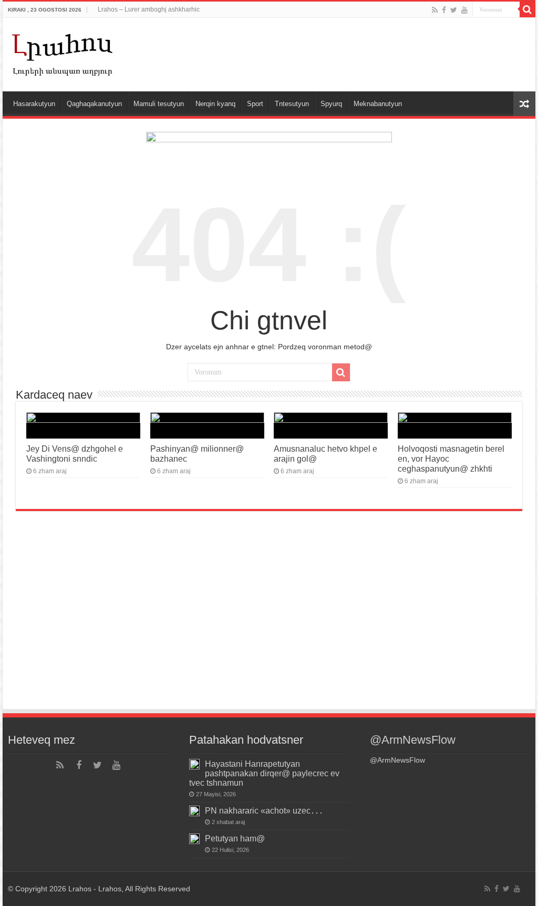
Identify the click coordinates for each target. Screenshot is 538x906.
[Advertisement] (269, 629)
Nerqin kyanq (215, 104)
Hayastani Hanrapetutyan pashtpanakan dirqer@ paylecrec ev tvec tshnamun (264, 773)
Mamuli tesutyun (158, 104)
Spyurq (331, 104)
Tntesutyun (292, 104)
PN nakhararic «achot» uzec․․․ (264, 810)
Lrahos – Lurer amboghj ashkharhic (149, 9)
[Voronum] (527, 9)
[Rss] (435, 10)
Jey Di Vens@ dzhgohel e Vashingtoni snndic (74, 453)
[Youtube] (464, 10)
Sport (255, 104)
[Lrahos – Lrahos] (63, 52)
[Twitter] (453, 10)
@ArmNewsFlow (413, 739)
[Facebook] (444, 10)
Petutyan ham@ (235, 838)
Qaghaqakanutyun (94, 104)
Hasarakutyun (34, 104)
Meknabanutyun (378, 104)
